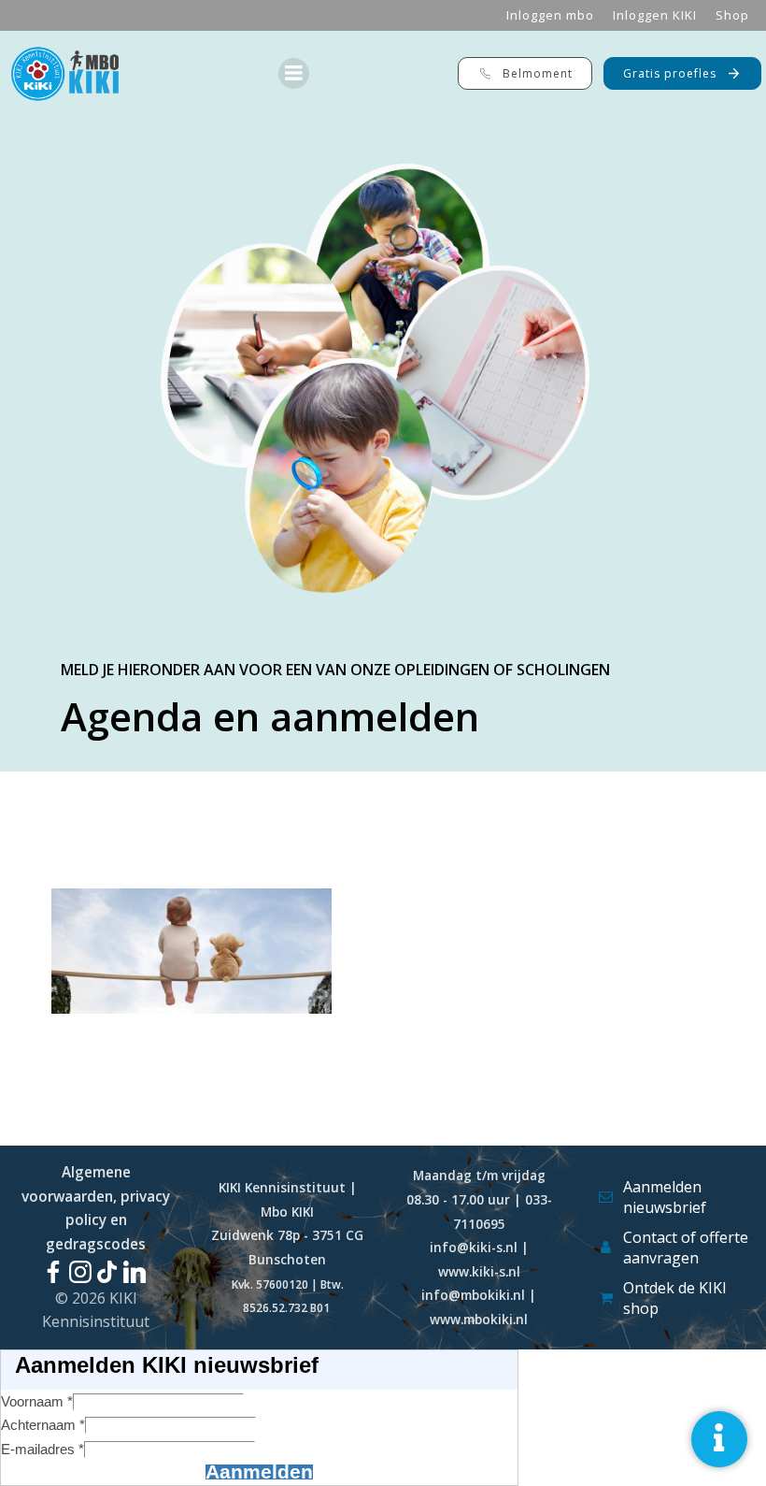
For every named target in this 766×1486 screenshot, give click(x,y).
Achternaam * (43, 1425)
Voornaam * (37, 1401)
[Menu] (293, 73)
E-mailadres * (42, 1449)
